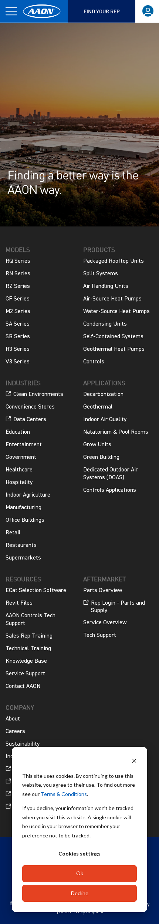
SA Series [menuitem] (18, 324)
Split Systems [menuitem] (100, 274)
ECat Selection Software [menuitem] (36, 591)
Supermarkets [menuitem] (23, 558)
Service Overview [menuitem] (104, 623)
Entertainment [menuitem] (24, 445)
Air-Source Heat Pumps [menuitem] (112, 299)
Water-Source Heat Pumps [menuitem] (116, 312)
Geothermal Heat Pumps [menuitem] (114, 349)
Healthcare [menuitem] (19, 470)
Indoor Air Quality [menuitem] (104, 420)
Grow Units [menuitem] (97, 445)
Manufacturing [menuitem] (23, 508)
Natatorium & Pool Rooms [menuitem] (115, 432)
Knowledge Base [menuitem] (26, 661)
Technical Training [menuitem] (28, 649)
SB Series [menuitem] (18, 337)
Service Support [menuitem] (25, 674)
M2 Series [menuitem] (18, 312)
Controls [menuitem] (93, 362)
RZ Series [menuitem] (18, 286)
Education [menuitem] (18, 432)
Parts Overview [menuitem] (102, 591)
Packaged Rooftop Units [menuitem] (113, 261)
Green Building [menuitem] (101, 457)
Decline (79, 893)
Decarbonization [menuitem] (103, 394)
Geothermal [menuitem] (97, 407)
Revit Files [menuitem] (19, 603)
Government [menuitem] (21, 457)
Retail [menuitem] (13, 533)
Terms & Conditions (64, 794)
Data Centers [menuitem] (29, 420)
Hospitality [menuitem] (19, 482)
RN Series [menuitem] (18, 274)
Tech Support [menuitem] (99, 635)
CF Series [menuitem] (18, 299)
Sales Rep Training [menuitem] (29, 636)
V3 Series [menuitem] (18, 362)
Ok (79, 873)
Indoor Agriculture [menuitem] (28, 495)
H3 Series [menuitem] (18, 349)
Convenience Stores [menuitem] (30, 407)
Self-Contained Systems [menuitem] (113, 337)
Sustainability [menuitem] (23, 744)
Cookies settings (79, 853)
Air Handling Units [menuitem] (105, 286)
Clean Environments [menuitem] (38, 394)
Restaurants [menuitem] (21, 545)
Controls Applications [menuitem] (109, 490)
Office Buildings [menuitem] (25, 520)
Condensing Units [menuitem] (105, 324)
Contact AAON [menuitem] (23, 686)
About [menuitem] (13, 719)
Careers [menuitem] (15, 732)
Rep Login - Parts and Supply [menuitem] (118, 607)
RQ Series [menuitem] (18, 261)
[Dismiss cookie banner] (134, 761)
